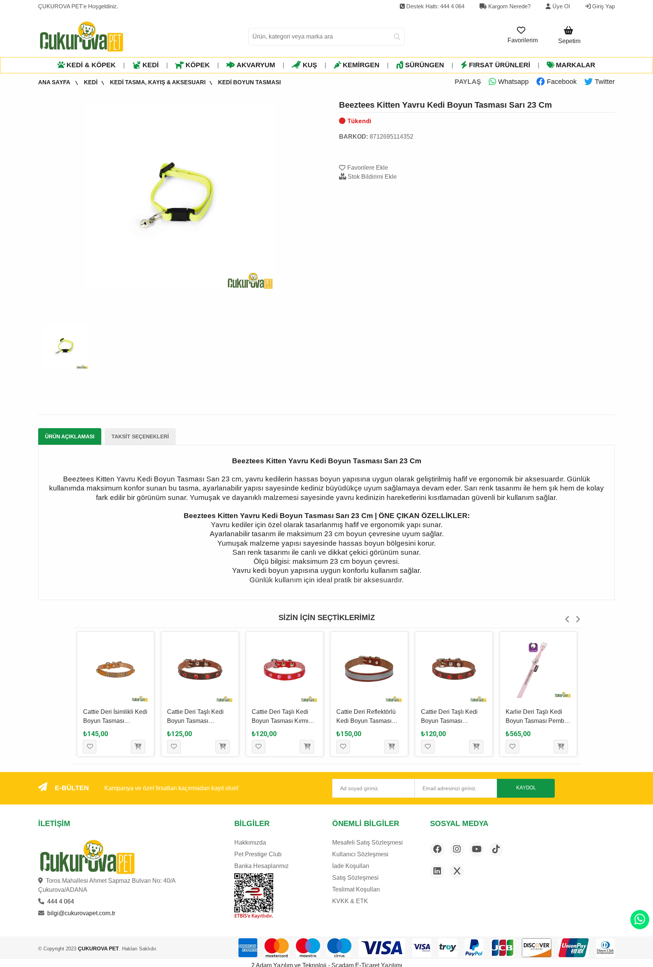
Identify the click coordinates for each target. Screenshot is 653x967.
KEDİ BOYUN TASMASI (249, 82)
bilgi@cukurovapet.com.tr (81, 913)
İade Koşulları (350, 866)
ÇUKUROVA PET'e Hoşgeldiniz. (78, 6)
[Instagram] (457, 849)
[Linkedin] (437, 871)
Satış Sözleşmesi (355, 877)
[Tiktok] (496, 849)
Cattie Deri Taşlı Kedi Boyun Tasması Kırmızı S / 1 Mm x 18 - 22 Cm (282, 721)
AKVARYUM (256, 65)
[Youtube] (476, 849)
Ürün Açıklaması (69, 436)
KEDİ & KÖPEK (91, 65)
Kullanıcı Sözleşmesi (360, 854)
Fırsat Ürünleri (499, 65)
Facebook (561, 81)
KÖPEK (198, 65)
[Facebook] (437, 849)
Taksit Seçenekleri (140, 436)
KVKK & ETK (350, 901)
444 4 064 (60, 901)
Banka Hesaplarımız (261, 866)
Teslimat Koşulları (356, 889)
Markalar (575, 65)
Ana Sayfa (54, 82)
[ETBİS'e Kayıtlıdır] (253, 896)
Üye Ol (561, 6)
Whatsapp (512, 81)
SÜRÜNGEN (424, 65)
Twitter (604, 81)
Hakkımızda (250, 842)
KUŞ (310, 65)
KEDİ (150, 65)
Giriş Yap (603, 6)
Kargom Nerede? (509, 6)
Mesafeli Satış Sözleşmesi (367, 842)
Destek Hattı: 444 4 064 (434, 6)
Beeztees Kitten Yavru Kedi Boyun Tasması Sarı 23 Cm (445, 105)
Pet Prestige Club (258, 854)
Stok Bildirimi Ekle (371, 176)
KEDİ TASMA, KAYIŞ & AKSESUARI (158, 82)
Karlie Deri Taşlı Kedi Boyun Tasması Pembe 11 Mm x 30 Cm (537, 721)
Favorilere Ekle (367, 167)
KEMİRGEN (361, 65)
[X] (457, 871)
